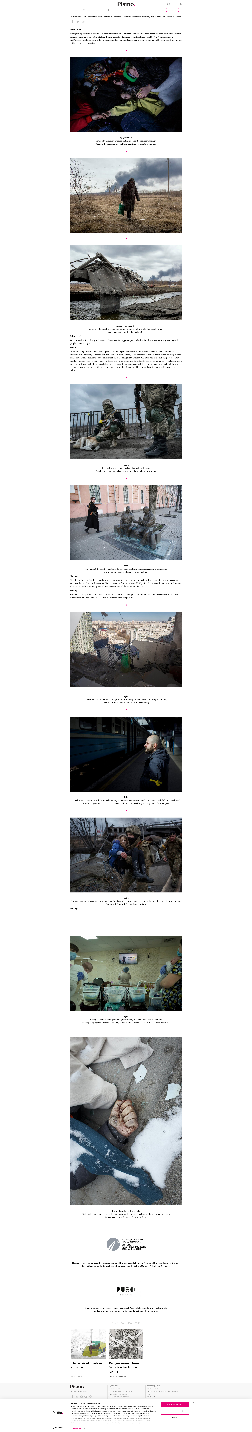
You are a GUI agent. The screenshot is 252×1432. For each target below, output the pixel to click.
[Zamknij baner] (199, 1402)
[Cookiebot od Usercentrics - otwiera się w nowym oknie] (57, 1428)
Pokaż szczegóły (76, 1428)
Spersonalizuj (174, 1411)
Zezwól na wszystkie (175, 1404)
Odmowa (175, 1417)
